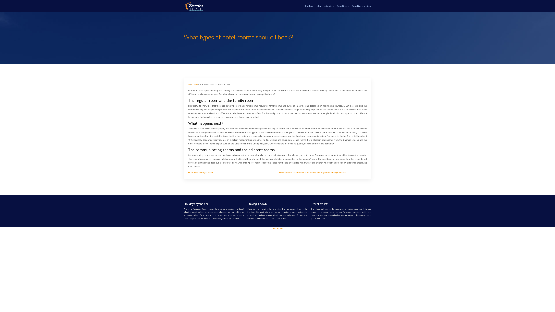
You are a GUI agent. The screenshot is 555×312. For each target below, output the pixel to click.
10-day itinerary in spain (201, 172)
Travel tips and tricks (361, 6)
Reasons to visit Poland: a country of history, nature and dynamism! (313, 172)
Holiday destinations (325, 6)
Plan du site (277, 228)
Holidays (309, 6)
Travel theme (343, 6)
